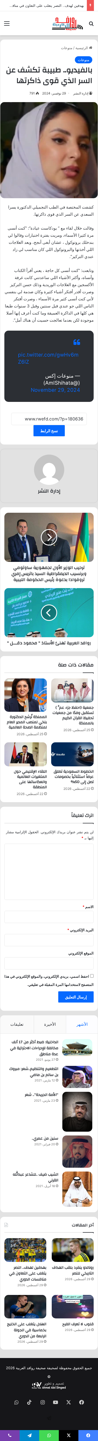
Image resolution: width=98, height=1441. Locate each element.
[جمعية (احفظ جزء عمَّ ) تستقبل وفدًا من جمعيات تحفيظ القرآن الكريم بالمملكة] (72, 690)
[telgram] (49, 1418)
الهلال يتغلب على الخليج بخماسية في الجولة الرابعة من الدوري (26, 1330)
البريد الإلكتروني (80, 930)
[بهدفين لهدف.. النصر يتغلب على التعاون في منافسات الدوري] (25, 1250)
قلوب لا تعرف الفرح (78, 1324)
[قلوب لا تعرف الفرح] (73, 1307)
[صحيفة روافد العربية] (67, 23)
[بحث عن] (91, 25)
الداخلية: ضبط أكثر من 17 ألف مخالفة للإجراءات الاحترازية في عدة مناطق (34, 1048)
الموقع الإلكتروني (81, 953)
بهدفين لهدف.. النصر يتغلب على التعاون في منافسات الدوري (27, 1273)
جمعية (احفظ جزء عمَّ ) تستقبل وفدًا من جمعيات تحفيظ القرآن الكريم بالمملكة (73, 715)
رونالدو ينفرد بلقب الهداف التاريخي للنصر (73, 1270)
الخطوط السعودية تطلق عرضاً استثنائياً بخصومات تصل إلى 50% (74, 776)
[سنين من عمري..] (77, 1151)
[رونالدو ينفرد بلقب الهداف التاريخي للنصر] (73, 1250)
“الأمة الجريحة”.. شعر (41, 1094)
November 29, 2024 (55, 390)
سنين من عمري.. (45, 1138)
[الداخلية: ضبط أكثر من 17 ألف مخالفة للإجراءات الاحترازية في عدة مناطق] (77, 1047)
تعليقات (16, 1024)
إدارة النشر (80, 93)
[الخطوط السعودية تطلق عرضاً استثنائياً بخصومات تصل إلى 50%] (72, 754)
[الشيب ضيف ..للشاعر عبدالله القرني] (77, 1189)
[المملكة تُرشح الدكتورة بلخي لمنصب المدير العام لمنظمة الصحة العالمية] (25, 695)
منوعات (66, 48)
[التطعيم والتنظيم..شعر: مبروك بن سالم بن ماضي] (77, 1077)
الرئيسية (82, 48)
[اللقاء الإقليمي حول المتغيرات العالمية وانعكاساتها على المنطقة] (25, 754)
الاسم (88, 907)
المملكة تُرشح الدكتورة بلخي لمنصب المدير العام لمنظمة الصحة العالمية (27, 722)
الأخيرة (50, 1024)
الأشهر (82, 1024)
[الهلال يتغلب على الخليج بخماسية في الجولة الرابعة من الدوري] (25, 1307)
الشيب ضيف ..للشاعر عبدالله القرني (35, 1177)
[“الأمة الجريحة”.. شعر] (77, 1112)
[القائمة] (7, 25)
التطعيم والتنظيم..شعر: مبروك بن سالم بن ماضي (33, 1071)
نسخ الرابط (49, 430)
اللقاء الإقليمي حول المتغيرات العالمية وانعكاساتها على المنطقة (30, 779)
